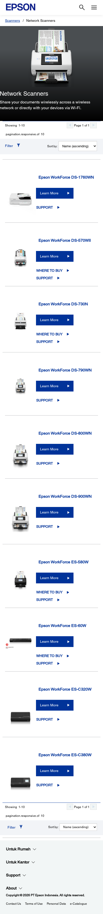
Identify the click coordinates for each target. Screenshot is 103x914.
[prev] (70, 125)
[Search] (82, 8)
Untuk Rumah (18, 849)
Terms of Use (34, 903)
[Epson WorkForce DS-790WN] (20, 392)
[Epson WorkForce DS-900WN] (20, 518)
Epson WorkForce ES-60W (62, 625)
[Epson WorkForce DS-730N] (20, 326)
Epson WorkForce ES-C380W (65, 754)
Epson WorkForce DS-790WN (65, 370)
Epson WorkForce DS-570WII (64, 240)
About (11, 888)
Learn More (49, 193)
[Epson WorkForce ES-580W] (20, 584)
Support (44, 207)
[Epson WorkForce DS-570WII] (20, 262)
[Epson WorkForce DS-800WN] (20, 455)
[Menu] (94, 8)
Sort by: (52, 146)
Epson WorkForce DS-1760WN (66, 177)
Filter (9, 146)
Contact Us (13, 903)
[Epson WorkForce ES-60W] (20, 647)
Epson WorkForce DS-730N (63, 304)
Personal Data (56, 903)
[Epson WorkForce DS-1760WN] (20, 199)
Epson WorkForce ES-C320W (65, 689)
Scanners (12, 21)
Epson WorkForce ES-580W (63, 562)
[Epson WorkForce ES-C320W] (20, 711)
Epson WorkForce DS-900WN (65, 496)
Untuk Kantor (17, 862)
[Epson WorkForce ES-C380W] (20, 777)
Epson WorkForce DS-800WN (65, 433)
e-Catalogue (78, 903)
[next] (93, 125)
